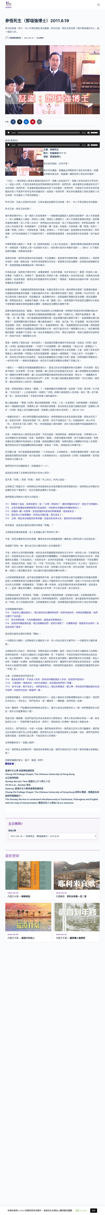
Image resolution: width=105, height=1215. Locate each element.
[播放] (8, 132)
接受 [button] (93, 1210)
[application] (52, 132)
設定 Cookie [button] (81, 1210)
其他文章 (12, 830)
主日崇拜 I (40, 38)
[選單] (98, 5)
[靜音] (88, 132)
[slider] (94, 132)
